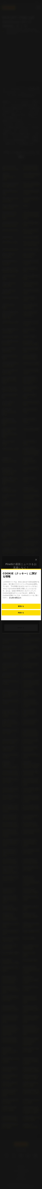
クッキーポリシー (15, 597)
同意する (21, 612)
